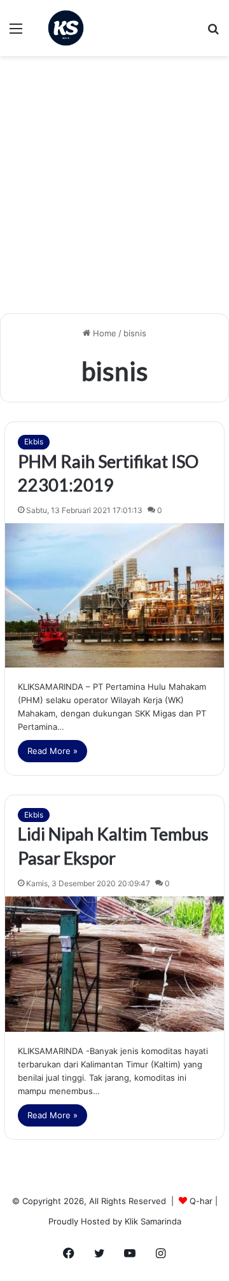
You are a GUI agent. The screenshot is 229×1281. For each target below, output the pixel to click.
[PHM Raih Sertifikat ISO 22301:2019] (114, 595)
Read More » (52, 751)
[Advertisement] (114, 189)
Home (103, 333)
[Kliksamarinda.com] (66, 28)
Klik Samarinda (153, 1221)
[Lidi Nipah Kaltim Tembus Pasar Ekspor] (114, 964)
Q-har (201, 1201)
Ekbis (33, 441)
